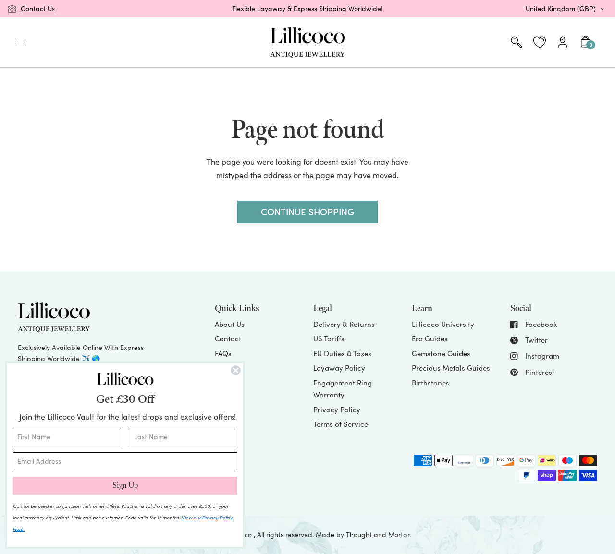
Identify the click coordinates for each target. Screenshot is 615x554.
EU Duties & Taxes (342, 353)
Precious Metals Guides (451, 368)
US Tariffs (328, 338)
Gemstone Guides (441, 353)
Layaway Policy (339, 368)
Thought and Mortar (377, 534)
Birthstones (430, 382)
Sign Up (125, 485)
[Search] (516, 42)
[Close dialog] (235, 370)
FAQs (223, 353)
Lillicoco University (443, 324)
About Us (230, 324)
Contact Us (38, 8)
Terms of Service (340, 424)
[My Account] (562, 42)
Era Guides (430, 338)
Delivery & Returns (344, 324)
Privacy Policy (336, 409)
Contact (228, 338)
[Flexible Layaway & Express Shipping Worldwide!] (307, 8)
